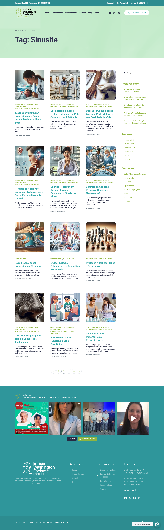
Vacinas (127, 201)
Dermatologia (55, 107)
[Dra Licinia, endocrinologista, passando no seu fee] (133, 418)
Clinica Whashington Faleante (26, 105)
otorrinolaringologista (24, 109)
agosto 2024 (128, 151)
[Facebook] (110, 12)
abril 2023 (127, 159)
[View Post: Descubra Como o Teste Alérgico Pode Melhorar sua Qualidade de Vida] (101, 85)
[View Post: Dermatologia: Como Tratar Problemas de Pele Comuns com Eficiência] (65, 85)
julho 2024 (127, 155)
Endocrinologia (56, 259)
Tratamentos (108, 107)
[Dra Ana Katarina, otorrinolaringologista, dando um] (65, 418)
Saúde (36, 109)
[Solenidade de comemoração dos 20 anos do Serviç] (99, 418)
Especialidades (20, 107)
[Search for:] (135, 73)
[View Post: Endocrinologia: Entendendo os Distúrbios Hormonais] (65, 237)
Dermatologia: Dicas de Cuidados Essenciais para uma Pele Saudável (136, 98)
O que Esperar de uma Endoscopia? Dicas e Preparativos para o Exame (134, 90)
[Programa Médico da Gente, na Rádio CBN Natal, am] (31, 418)
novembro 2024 (129, 140)
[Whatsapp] (119, 12)
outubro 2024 (129, 144)
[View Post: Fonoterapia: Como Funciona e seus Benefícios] (65, 308)
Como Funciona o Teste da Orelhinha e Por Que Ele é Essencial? (134, 106)
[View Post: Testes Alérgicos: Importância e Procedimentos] (101, 308)
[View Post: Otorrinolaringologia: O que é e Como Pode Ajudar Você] (29, 308)
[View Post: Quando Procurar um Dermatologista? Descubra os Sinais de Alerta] (65, 161)
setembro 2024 (129, 148)
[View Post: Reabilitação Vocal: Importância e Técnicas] (29, 237)
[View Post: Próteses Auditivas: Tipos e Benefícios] (101, 237)
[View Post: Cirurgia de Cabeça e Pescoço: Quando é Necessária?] (101, 161)
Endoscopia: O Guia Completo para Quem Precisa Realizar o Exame (135, 122)
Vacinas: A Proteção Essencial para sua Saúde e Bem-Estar (135, 114)
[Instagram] (114, 12)
